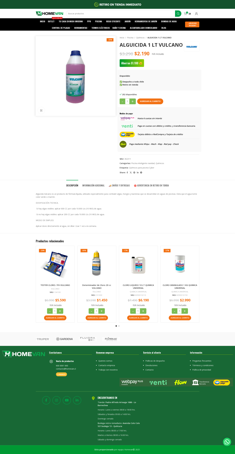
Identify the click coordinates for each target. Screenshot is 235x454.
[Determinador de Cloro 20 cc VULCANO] (97, 265)
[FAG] (47, 339)
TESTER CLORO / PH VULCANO (55, 285)
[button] (55, 317)
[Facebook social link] (127, 172)
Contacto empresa (106, 365)
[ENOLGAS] (117, 339)
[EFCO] (164, 339)
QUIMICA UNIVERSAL (138, 291)
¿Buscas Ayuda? (192, 24)
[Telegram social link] (141, 172)
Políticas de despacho (155, 360)
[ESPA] (94, 339)
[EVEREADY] (70, 339)
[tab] (72, 184)
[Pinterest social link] (134, 172)
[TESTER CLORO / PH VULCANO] (55, 265)
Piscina (130, 37)
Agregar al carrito (150, 101)
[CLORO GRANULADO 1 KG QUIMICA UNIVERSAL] (180, 265)
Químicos (140, 37)
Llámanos (61, 374)
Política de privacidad (201, 369)
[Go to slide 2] (119, 326)
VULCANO (55, 289)
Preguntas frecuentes (201, 360)
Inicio (122, 37)
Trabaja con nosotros (108, 369)
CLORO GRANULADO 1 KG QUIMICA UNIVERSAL (180, 286)
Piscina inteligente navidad (143, 163)
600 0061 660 (62, 365)
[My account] (196, 13)
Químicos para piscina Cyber (141, 167)
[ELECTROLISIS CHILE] (140, 339)
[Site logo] (49, 13)
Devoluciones (151, 365)
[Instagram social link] (56, 400)
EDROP (187, 339)
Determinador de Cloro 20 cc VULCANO (96, 286)
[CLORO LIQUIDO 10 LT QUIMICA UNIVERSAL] (138, 265)
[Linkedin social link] (137, 172)
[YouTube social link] (67, 400)
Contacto (149, 369)
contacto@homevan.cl (66, 368)
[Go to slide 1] (116, 326)
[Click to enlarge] (41, 110)
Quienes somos (105, 360)
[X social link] (131, 172)
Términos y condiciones (202, 365)
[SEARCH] (178, 13)
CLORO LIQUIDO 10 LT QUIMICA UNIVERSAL (138, 286)
